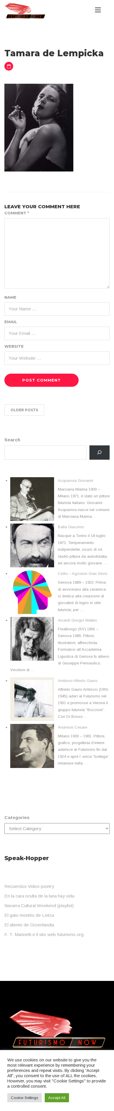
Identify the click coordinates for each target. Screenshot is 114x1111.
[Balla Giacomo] (32, 545)
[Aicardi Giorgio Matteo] (32, 639)
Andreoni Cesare (72, 727)
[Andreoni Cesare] (32, 746)
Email (10, 321)
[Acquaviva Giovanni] (32, 499)
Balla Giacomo (71, 527)
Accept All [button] (56, 1098)
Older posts (24, 410)
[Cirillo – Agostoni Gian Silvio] (32, 592)
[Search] (99, 452)
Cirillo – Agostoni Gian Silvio (83, 573)
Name (10, 297)
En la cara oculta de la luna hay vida (39, 895)
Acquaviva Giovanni (75, 480)
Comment (16, 213)
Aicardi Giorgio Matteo (77, 620)
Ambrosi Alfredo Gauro (78, 680)
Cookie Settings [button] (24, 1098)
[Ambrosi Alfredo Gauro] (32, 699)
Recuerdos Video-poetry (29, 886)
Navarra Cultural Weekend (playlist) (39, 905)
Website (14, 346)
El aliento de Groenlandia (29, 924)
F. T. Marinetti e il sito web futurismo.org (44, 934)
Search (12, 439)
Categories (17, 817)
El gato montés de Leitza (29, 915)
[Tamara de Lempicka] (38, 127)
